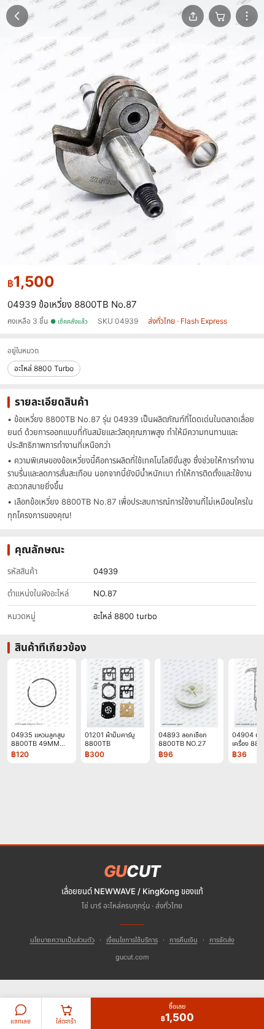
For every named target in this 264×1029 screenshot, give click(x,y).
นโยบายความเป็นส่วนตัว (62, 939)
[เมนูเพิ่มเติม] (247, 16)
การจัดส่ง (222, 939)
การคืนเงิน (183, 939)
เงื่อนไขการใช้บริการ (132, 939)
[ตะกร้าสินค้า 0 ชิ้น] (220, 16)
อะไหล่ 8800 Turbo (44, 368)
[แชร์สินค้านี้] (193, 16)
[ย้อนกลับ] (17, 16)
